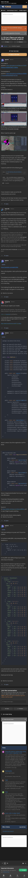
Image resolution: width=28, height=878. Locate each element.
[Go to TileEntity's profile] (3, 814)
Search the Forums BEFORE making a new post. (12, 28)
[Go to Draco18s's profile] (2, 209)
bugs (6, 780)
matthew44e (9, 776)
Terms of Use (6, 872)
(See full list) (22, 827)
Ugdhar (8, 788)
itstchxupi (8, 809)
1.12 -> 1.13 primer (5, 314)
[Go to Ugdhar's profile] (3, 780)
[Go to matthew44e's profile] (3, 771)
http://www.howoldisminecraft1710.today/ (11, 323)
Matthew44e (8, 771)
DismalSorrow (6, 831)
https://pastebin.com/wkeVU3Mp (9, 267)
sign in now (8, 694)
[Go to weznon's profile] (2, 46)
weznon (5, 46)
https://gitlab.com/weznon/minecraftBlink (13, 509)
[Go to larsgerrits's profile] (2, 302)
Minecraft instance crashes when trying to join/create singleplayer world (15, 752)
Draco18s (7, 208)
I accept (24, 870)
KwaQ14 (12, 831)
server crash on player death (12, 813)
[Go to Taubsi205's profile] (3, 752)
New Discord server (8, 719)
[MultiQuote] (2, 204)
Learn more (3, 2)
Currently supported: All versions (12, 33)
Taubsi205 (8, 767)
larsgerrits (7, 301)
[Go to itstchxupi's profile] (3, 792)
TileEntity (8, 821)
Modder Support (16, 46)
